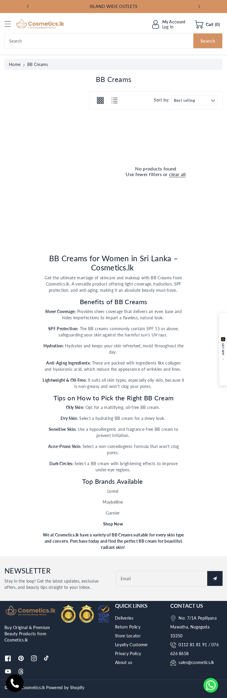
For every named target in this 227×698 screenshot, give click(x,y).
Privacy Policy (128, 653)
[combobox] (113, 40)
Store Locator (128, 635)
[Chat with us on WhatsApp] (210, 685)
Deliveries (124, 617)
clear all (177, 174)
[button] (10, 24)
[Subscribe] (215, 578)
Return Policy (127, 626)
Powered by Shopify (65, 687)
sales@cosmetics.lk (196, 662)
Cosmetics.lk (33, 687)
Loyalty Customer (131, 644)
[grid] (100, 100)
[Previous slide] (27, 6)
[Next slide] (199, 6)
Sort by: (162, 100)
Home (14, 64)
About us (123, 662)
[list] (114, 100)
